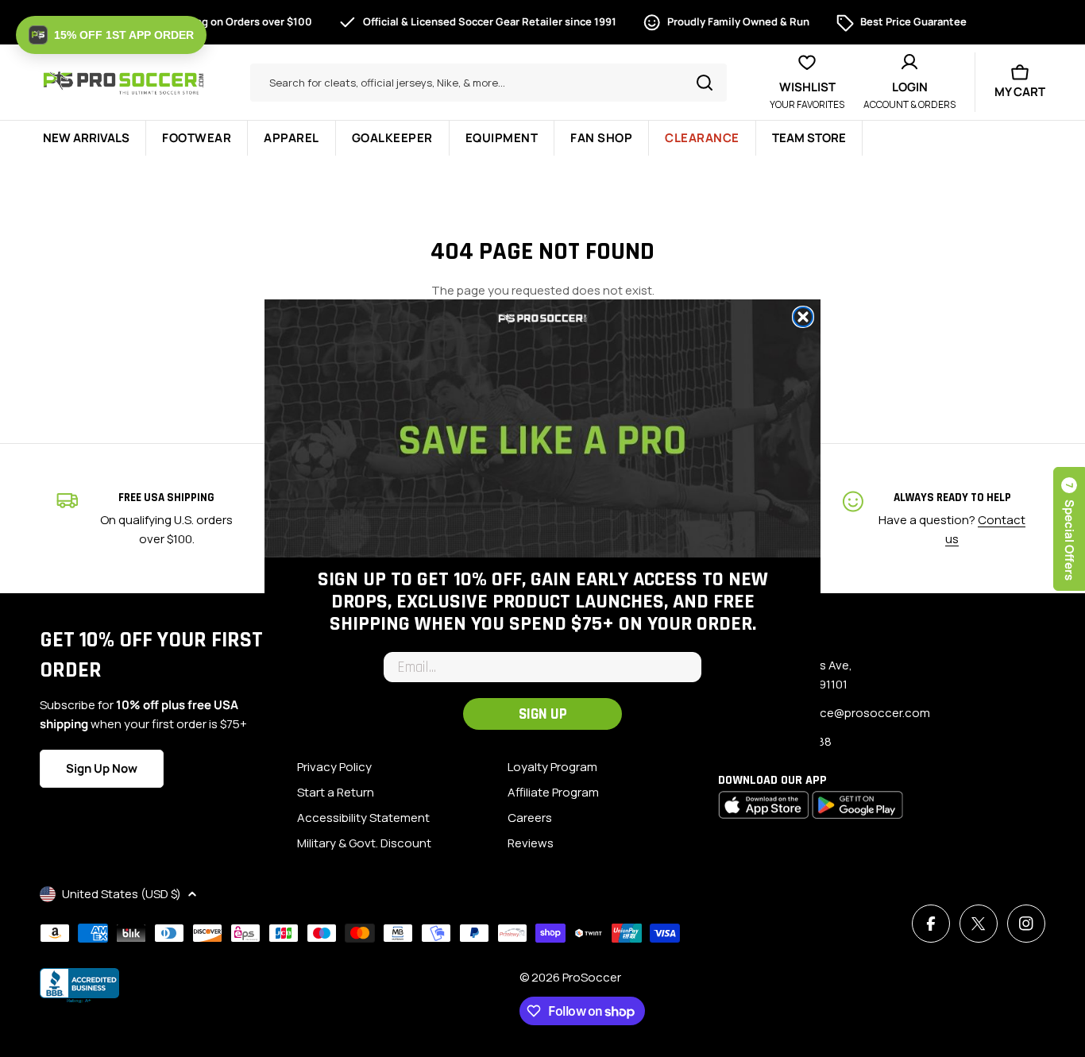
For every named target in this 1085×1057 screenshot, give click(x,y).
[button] (111, 35)
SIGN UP (543, 714)
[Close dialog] (803, 316)
